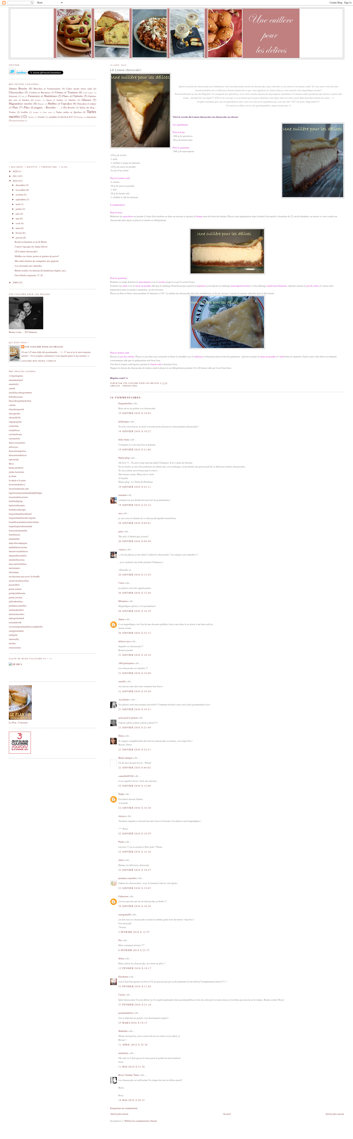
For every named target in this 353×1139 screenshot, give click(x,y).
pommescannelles (17, 605)
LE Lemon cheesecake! (26, 251)
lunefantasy (14, 534)
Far (23, 96)
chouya (122, 816)
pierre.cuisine (15, 597)
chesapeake (14, 413)
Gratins (72, 100)
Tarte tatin (47, 112)
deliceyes (13, 447)
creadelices (14, 430)
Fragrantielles (125, 403)
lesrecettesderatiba (18, 530)
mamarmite (14, 538)
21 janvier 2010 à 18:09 (134, 673)
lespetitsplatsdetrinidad (20, 526)
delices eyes (124, 641)
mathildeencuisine (18, 547)
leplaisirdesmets (17, 505)
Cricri (121, 582)
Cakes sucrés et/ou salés (79, 88)
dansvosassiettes (17, 442)
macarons (91, 117)
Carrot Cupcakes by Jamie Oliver (31, 246)
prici (120, 531)
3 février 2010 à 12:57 (134, 932)
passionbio (14, 584)
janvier (19, 237)
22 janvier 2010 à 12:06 (134, 785)
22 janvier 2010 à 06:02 (134, 767)
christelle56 (15, 417)
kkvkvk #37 (67, 117)
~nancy (122, 549)
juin (18, 213)
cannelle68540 (125, 776)
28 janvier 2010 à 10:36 (134, 906)
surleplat (13, 634)
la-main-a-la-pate (17, 480)
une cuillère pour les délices (44, 346)
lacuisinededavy (17, 484)
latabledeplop (16, 501)
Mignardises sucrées (20, 103)
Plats (15, 107)
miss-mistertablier (17, 564)
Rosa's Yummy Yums (128, 1075)
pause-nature (15, 589)
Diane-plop (124, 457)
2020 (15, 171)
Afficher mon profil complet (38, 361)
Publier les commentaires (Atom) (140, 1120)
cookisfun (14, 426)
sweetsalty (14, 639)
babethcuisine (16, 396)
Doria (121, 735)
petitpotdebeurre (17, 593)
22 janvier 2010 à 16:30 (134, 807)
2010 (15, 180)
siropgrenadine (16, 630)
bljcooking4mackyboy (20, 400)
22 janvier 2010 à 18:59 (134, 833)
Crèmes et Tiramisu (66, 92)
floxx (11, 463)
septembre (21, 199)
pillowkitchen (16, 601)
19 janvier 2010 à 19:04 (134, 413)
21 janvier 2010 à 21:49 (134, 727)
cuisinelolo (14, 438)
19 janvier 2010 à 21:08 (134, 449)
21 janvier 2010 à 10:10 (134, 655)
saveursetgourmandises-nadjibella (26, 626)
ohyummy (14, 572)
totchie (12, 643)
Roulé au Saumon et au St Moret (31, 241)
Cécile (121, 994)
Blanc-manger (125, 757)
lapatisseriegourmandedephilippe (25, 492)
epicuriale (14, 459)
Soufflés (24, 112)
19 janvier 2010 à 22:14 (134, 505)
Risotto (71, 107)
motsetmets (14, 568)
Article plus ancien (334, 1113)
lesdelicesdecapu (17, 509)
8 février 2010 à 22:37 (134, 950)
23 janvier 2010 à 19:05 (134, 888)
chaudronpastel (16, 409)
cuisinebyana (15, 434)
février (19, 232)
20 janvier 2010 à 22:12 (134, 632)
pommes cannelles (127, 878)
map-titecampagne (18, 543)
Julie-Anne (123, 439)
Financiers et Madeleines (42, 96)
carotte (12, 405)
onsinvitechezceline (19, 580)
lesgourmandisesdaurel (20, 513)
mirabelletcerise (17, 559)
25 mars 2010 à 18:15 (132, 1022)
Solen (121, 958)
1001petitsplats (126, 663)
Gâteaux (86, 100)
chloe (121, 860)
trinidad (122, 495)
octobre (20, 194)
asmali (12, 388)
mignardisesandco (18, 555)
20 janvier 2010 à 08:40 (134, 541)
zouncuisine (15, 647)
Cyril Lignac (88, 92)
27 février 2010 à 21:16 (134, 1004)
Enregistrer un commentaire (124, 1108)
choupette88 (124, 914)
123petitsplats (16, 375)
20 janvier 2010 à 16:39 (134, 611)
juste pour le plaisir (128, 717)
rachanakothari (16, 609)
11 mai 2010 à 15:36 (131, 1066)
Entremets (13, 96)
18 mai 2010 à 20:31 (131, 1100)
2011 (15, 176)
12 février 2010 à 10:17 (134, 968)
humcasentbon (16, 467)
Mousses (41, 104)
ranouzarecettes (16, 614)
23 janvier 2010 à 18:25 (134, 869)
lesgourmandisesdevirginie (22, 517)
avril (18, 223)
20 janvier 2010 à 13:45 (134, 574)
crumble (53, 117)
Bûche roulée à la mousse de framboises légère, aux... (41, 270)
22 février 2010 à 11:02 (134, 986)
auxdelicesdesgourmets (20, 392)
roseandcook (15, 622)
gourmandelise (125, 1012)
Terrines (31, 117)
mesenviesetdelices (18, 551)
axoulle (122, 681)
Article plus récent (119, 1113)
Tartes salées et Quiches (68, 112)
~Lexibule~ (124, 699)
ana (120, 513)
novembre (21, 189)
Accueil (227, 1113)
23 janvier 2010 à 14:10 (134, 851)
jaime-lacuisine (16, 471)
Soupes (36, 112)
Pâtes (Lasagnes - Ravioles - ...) (43, 107)
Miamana (123, 601)
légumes (80, 117)
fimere (121, 619)
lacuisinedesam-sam (19, 488)
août (18, 204)
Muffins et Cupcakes (60, 103)
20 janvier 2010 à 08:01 (134, 523)
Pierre (121, 841)
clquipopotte (15, 421)
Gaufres (38, 100)
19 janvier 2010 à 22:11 (134, 486)
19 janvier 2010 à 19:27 (134, 431)
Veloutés (41, 117)
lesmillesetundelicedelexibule (24, 522)
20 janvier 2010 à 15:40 (134, 592)
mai (18, 218)
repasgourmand (16, 618)
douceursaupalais (17, 451)
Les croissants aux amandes (28, 265)
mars (18, 228)
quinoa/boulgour (18, 120)
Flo (120, 940)
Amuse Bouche (18, 88)
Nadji (121, 794)
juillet (19, 209)
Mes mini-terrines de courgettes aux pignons (37, 261)
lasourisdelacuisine (18, 497)
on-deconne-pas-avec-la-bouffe (24, 576)
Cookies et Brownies (39, 92)
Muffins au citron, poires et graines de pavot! (37, 256)
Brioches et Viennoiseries (47, 88)
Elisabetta (123, 976)
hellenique (123, 421)
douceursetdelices (18, 455)
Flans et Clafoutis (72, 96)
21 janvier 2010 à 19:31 (134, 709)
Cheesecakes (129, 385)
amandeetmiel (16, 380)
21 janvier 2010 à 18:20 (134, 691)
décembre (21, 185)
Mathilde (123, 1031)
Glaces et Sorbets (54, 100)
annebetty (123, 1053)
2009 (15, 282)
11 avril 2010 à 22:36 (133, 1044)
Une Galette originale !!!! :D (28, 275)
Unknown (123, 896)
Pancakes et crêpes (86, 103)
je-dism (12, 476)
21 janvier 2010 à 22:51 (134, 749)
